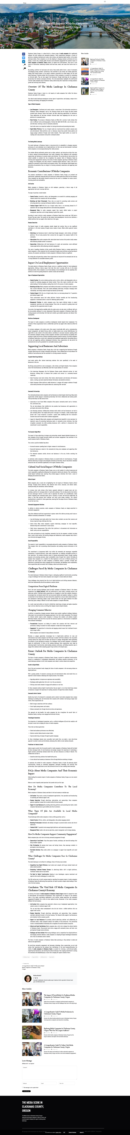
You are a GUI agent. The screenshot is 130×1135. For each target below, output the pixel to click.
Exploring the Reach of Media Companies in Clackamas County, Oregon (97, 60)
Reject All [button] (81, 1132)
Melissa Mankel (56, 30)
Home (24, 3)
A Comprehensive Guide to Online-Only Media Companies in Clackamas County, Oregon (58, 1046)
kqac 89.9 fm (52, 957)
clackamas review (44, 957)
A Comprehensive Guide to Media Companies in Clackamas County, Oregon (97, 80)
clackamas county (27, 957)
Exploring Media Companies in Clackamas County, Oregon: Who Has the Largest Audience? (59, 1029)
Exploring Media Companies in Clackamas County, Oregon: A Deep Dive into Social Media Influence (97, 90)
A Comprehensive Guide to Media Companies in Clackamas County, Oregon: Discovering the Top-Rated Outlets (97, 70)
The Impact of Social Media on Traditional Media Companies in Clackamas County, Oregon (59, 996)
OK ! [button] (64, 1132)
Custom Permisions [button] (72, 1132)
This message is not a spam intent (30, 1087)
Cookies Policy (58, 1132)
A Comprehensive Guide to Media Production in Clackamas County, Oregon (59, 1013)
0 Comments (76, 30)
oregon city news (35, 957)
